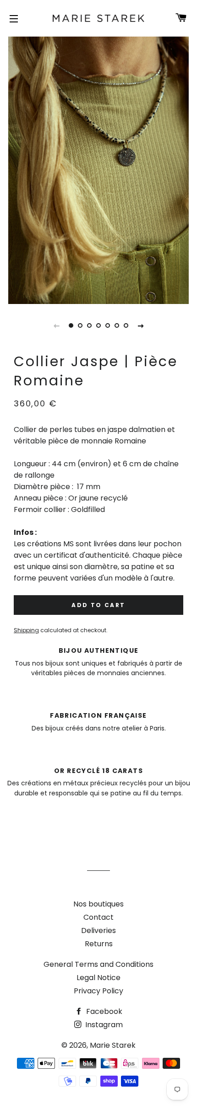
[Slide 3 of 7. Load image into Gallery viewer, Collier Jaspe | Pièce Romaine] (89, 325)
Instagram (103, 1024)
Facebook (103, 1011)
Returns (99, 943)
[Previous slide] (56, 325)
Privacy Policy (98, 991)
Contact (98, 917)
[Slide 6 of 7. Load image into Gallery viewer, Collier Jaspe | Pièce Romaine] (116, 325)
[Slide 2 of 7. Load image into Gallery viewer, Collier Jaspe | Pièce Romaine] (80, 325)
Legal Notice (98, 977)
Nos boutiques (98, 904)
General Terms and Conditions (98, 964)
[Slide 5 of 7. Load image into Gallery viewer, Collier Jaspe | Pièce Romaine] (107, 325)
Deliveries (98, 930)
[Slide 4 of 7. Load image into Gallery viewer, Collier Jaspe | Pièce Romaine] (98, 325)
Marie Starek (113, 1045)
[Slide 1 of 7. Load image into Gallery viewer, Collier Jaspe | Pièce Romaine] (71, 325)
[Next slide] (141, 325)
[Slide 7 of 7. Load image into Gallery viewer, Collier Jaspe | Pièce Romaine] (126, 325)
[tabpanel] (98, 169)
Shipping (26, 630)
